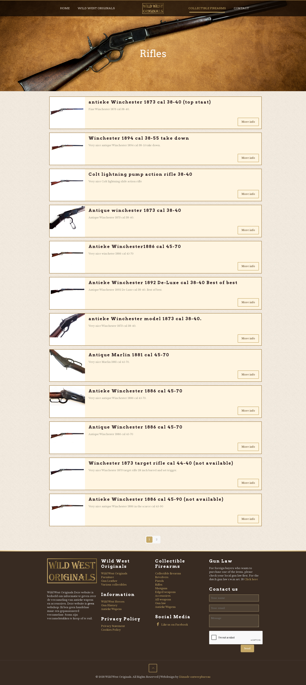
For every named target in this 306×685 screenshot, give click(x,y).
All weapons (163, 599)
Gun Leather (109, 581)
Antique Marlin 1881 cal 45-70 (129, 354)
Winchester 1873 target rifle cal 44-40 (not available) (161, 463)
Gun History (109, 605)
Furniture (107, 577)
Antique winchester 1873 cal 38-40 (135, 210)
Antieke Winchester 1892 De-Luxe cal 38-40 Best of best (163, 282)
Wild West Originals (114, 573)
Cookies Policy (111, 629)
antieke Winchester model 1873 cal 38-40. (145, 318)
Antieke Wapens (111, 609)
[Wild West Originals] (153, 8)
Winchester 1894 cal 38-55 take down (139, 138)
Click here (251, 579)
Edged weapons (165, 592)
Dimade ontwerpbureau (194, 676)
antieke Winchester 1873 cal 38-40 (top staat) (150, 102)
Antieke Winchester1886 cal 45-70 (135, 246)
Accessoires (163, 595)
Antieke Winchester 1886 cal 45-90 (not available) (156, 499)
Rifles (158, 584)
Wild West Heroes (112, 601)
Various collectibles (114, 584)
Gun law (160, 603)
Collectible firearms (168, 573)
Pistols (159, 581)
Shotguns (161, 588)
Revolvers (161, 577)
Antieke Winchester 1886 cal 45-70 (136, 390)
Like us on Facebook (174, 624)
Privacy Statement (113, 626)
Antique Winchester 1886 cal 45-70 (136, 427)
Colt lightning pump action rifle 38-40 (140, 174)
